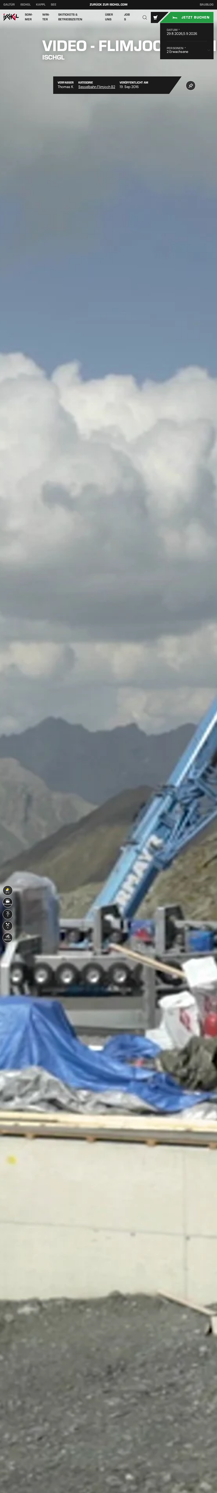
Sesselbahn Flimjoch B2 (96, 87)
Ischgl (25, 4)
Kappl (41, 4)
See (53, 4)
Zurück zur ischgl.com (109, 4)
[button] (145, 17)
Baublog (207, 4)
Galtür (9, 4)
